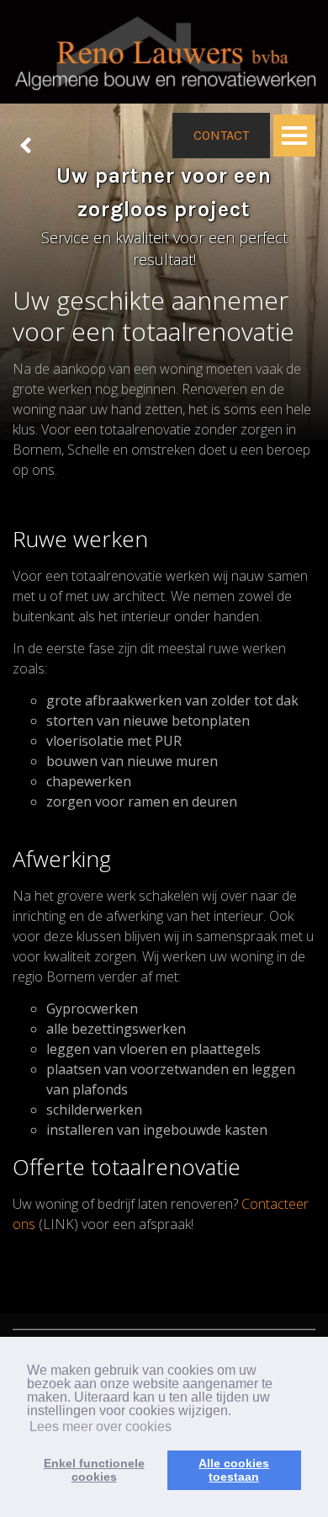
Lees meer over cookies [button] (100, 1426)
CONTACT (221, 135)
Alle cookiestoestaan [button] (233, 1469)
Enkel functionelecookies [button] (94, 1469)
